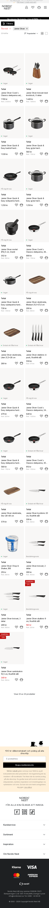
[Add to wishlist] (16, 101)
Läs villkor (28, 787)
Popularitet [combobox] (31, 33)
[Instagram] (24, 812)
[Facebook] (17, 812)
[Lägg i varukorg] (21, 101)
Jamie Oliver (19, 29)
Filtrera (9, 23)
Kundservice (9, 825)
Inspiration (8, 844)
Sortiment (8, 834)
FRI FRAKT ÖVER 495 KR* (26, 1)
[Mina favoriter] (33, 7)
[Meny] (45, 7)
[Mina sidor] (26, 7)
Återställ (4, 29)
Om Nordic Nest (11, 854)
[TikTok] (32, 812)
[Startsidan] (7, 7)
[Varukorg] (39, 7)
